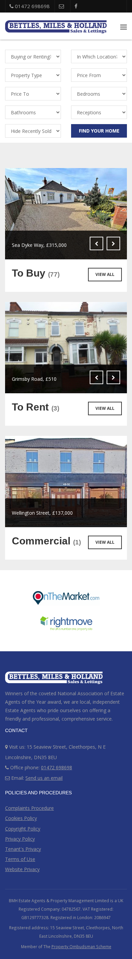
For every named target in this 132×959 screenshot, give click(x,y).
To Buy (36, 273)
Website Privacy (22, 869)
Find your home (99, 130)
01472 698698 (32, 6)
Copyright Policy (22, 828)
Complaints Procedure (29, 808)
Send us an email (44, 778)
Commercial (46, 540)
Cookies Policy (21, 818)
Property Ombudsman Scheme (81, 946)
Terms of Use (20, 859)
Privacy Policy (20, 839)
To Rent (35, 407)
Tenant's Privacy (23, 849)
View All (104, 274)
